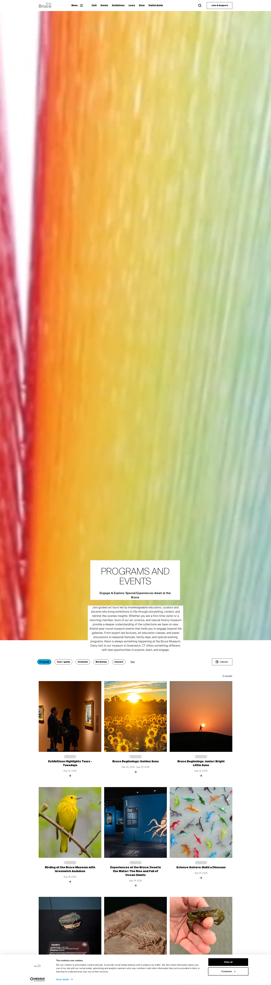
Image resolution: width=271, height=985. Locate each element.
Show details (62, 979)
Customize (226, 971)
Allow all (228, 962)
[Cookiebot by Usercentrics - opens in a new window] (37, 979)
